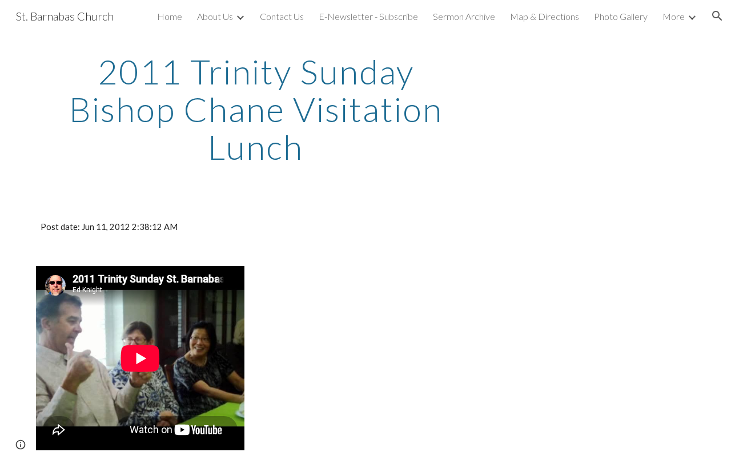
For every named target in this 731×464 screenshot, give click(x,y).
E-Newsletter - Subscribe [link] (368, 16)
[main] (256, 109)
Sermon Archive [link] (464, 16)
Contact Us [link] (282, 16)
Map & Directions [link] (544, 16)
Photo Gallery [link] (621, 16)
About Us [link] (215, 16)
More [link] (673, 16)
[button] (717, 16)
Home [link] (169, 16)
